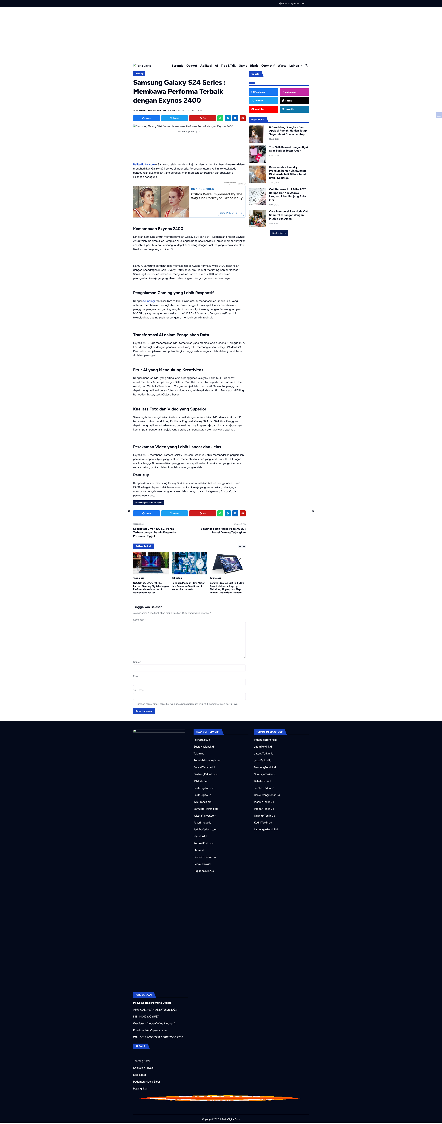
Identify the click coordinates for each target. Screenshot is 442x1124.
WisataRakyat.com (205, 815)
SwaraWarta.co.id (204, 767)
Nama (137, 661)
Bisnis (254, 65)
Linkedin (289, 109)
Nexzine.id (200, 836)
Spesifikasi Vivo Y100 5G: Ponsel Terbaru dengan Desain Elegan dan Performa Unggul (155, 532)
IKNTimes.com (203, 801)
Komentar (139, 619)
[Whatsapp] (220, 118)
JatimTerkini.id (263, 746)
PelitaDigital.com (204, 788)
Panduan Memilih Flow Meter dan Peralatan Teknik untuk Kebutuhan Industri (149, 586)
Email (137, 676)
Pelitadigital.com (144, 164)
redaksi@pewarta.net (155, 1030)
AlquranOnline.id (204, 871)
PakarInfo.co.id (202, 822)
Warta (282, 65)
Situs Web (138, 690)
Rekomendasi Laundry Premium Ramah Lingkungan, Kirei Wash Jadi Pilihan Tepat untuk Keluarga (287, 173)
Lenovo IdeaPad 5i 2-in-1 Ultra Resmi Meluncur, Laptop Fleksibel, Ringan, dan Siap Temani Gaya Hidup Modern (189, 587)
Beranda (178, 65)
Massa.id (199, 850)
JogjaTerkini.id (262, 760)
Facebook (259, 92)
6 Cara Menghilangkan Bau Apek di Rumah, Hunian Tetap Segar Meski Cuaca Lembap (288, 130)
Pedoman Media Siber (146, 1081)
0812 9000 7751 (150, 1037)
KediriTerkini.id (263, 822)
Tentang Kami (141, 1061)
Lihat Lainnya (279, 233)
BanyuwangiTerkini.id (267, 795)
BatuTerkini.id (262, 781)
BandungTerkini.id (265, 767)
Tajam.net (199, 753)
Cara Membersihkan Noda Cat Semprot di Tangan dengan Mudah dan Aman (288, 215)
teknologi (149, 301)
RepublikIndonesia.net (207, 760)
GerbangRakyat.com (206, 774)
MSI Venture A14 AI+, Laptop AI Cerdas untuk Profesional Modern (228, 586)
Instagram (290, 92)
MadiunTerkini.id (264, 801)
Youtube (259, 109)
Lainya (294, 65)
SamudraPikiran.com (206, 808)
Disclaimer (139, 1074)
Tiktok (288, 100)
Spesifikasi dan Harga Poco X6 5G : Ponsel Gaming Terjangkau (223, 530)
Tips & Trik (228, 65)
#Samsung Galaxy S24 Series (148, 502)
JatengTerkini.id (263, 753)
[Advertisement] (221, 33)
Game (243, 65)
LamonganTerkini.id (266, 829)
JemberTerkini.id (264, 788)
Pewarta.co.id (202, 739)
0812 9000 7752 (172, 1037)
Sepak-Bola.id (202, 864)
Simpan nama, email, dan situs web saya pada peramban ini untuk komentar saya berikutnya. (187, 703)
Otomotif (268, 65)
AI (216, 65)
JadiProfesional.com (206, 829)
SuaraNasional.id (204, 746)
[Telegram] (228, 118)
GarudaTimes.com (205, 857)
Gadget (191, 65)
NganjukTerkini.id (264, 815)
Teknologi (139, 73)
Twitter (258, 100)
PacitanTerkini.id (264, 808)
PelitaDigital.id (202, 795)
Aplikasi (206, 65)
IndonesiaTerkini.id (265, 739)
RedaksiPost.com (204, 843)
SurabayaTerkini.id (265, 774)
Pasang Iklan (140, 1088)
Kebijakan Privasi (143, 1067)
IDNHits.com (201, 781)
